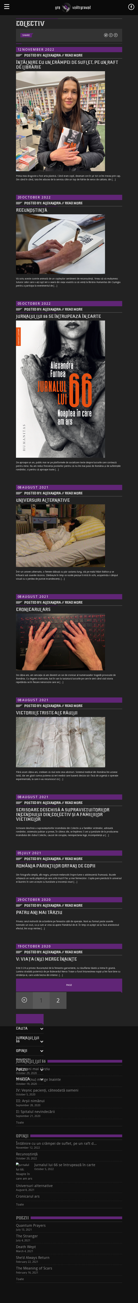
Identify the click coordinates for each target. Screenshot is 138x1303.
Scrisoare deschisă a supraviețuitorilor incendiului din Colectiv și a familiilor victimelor (62, 814)
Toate (20, 1122)
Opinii (21, 1051)
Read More (73, 55)
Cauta (22, 1028)
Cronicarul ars (33, 609)
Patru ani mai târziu (39, 912)
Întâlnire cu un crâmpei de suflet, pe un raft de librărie (67, 65)
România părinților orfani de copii (55, 865)
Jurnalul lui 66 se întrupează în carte (58, 316)
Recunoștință (31, 210)
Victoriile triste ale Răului (47, 712)
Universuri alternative (43, 500)
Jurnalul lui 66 (27, 1039)
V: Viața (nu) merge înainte (46, 959)
